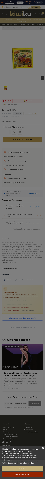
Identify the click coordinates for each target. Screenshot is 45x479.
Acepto (22, 468)
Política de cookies (9, 463)
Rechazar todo (22, 474)
